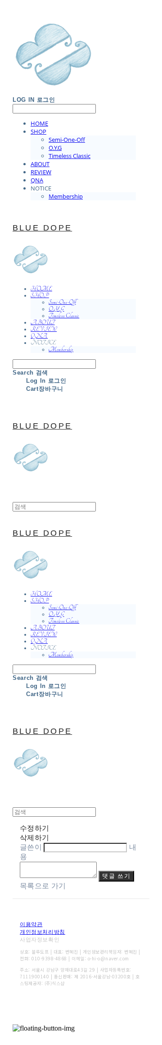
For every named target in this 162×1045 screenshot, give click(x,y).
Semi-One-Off (67, 140)
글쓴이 (31, 847)
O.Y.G (55, 148)
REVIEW (41, 172)
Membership (66, 196)
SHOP (38, 131)
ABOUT (40, 164)
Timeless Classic (69, 156)
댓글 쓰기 (116, 876)
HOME (39, 123)
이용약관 (31, 924)
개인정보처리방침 (42, 932)
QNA (37, 180)
